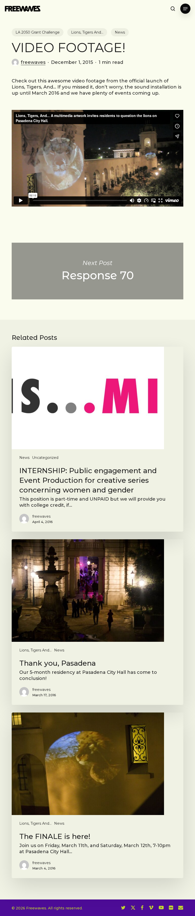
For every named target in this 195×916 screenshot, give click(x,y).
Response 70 (97, 271)
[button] (185, 8)
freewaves (33, 62)
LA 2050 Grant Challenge (37, 32)
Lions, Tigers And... (87, 32)
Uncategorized (45, 457)
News (120, 32)
